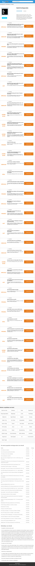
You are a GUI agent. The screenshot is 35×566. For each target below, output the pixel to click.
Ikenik (13, 4)
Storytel (30, 430)
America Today (4, 423)
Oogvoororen (4, 436)
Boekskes (30, 420)
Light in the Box (30, 423)
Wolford (30, 426)
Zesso (13, 426)
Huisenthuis (31, 433)
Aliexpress (13, 410)
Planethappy (31, 413)
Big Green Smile (4, 410)
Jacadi (22, 413)
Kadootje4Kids (21, 420)
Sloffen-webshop (22, 433)
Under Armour (4, 430)
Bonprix (13, 430)
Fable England (13, 436)
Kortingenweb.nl (2, 4)
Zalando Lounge (4, 433)
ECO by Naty (4, 426)
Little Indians (22, 423)
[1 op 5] (17, 11)
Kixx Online (13, 420)
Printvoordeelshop (13, 433)
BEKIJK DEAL (28, 26)
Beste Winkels (17, 563)
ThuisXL (13, 423)
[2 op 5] (17, 11)
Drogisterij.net (30, 410)
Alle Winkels (8, 4)
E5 (21, 436)
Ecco (22, 426)
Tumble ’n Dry (4, 420)
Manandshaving (22, 430)
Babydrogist (13, 413)
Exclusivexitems (30, 436)
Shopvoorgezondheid (4, 413)
